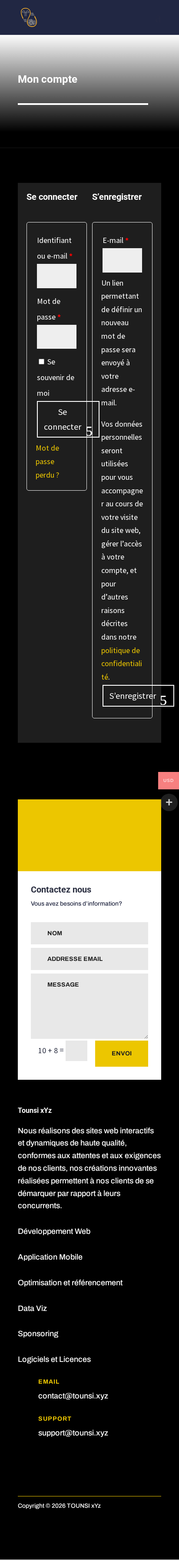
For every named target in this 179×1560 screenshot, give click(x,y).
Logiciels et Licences (54, 1359)
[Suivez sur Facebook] (25, 1459)
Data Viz (32, 1308)
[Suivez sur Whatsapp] (59, 1459)
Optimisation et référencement (70, 1282)
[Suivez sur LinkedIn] (42, 1459)
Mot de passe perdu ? (47, 461)
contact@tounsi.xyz (73, 1396)
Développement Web (54, 1231)
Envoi (122, 1053)
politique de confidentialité (121, 663)
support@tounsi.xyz (73, 1433)
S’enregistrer (132, 695)
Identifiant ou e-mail (55, 248)
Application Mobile (50, 1257)
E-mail (116, 240)
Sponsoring (38, 1333)
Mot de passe (49, 309)
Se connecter (62, 419)
